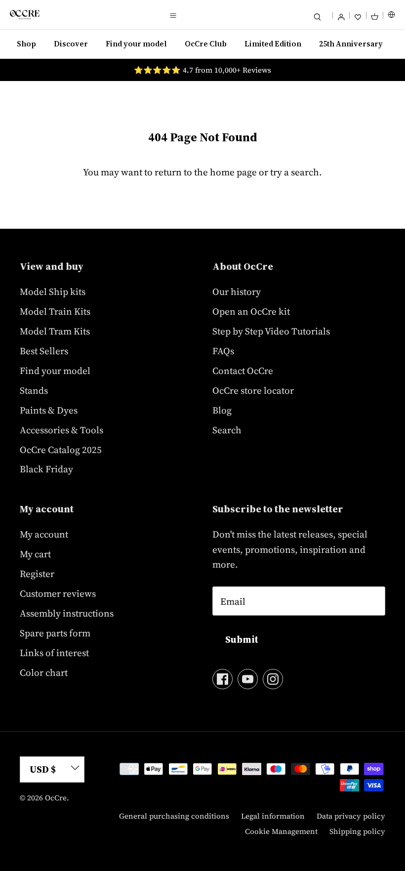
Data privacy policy (351, 816)
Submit (241, 639)
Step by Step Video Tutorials (271, 331)
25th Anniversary (351, 44)
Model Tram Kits (55, 331)
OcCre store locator (253, 390)
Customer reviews (58, 593)
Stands (34, 390)
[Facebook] (222, 679)
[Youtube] (248, 679)
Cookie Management (281, 831)
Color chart (44, 672)
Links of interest (54, 652)
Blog (222, 410)
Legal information (273, 816)
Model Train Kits (55, 311)
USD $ (43, 769)
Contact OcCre (242, 370)
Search (227, 429)
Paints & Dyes (49, 410)
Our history (236, 291)
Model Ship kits (52, 291)
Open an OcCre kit (251, 311)
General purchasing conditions (174, 816)
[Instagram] (273, 679)
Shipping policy (357, 831)
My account (44, 534)
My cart (35, 553)
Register (37, 573)
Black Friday (46, 468)
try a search (294, 172)
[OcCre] (25, 14)
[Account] (341, 14)
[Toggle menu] (173, 15)
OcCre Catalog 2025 (61, 449)
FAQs (223, 350)
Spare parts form (55, 632)
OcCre (56, 797)
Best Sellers (44, 350)
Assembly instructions (67, 613)
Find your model (136, 44)
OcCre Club (206, 44)
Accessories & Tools (61, 429)
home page (233, 172)
